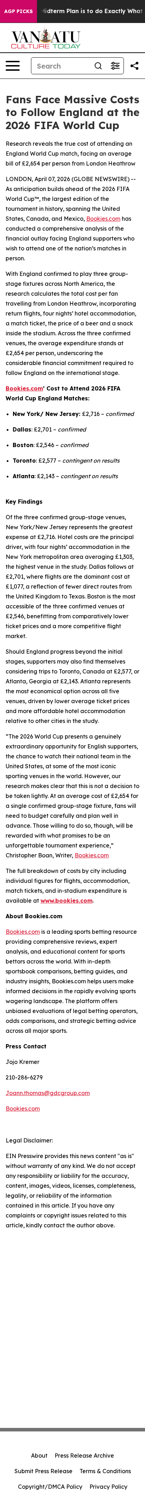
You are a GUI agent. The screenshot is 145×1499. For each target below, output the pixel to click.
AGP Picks (18, 11)
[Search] (98, 66)
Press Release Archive (84, 1455)
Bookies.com (103, 218)
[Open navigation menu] (13, 66)
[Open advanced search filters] (115, 66)
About (39, 1455)
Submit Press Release (43, 1471)
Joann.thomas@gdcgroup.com (48, 1092)
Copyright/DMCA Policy (50, 1486)
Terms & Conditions (105, 1471)
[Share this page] (134, 66)
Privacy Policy (108, 1486)
